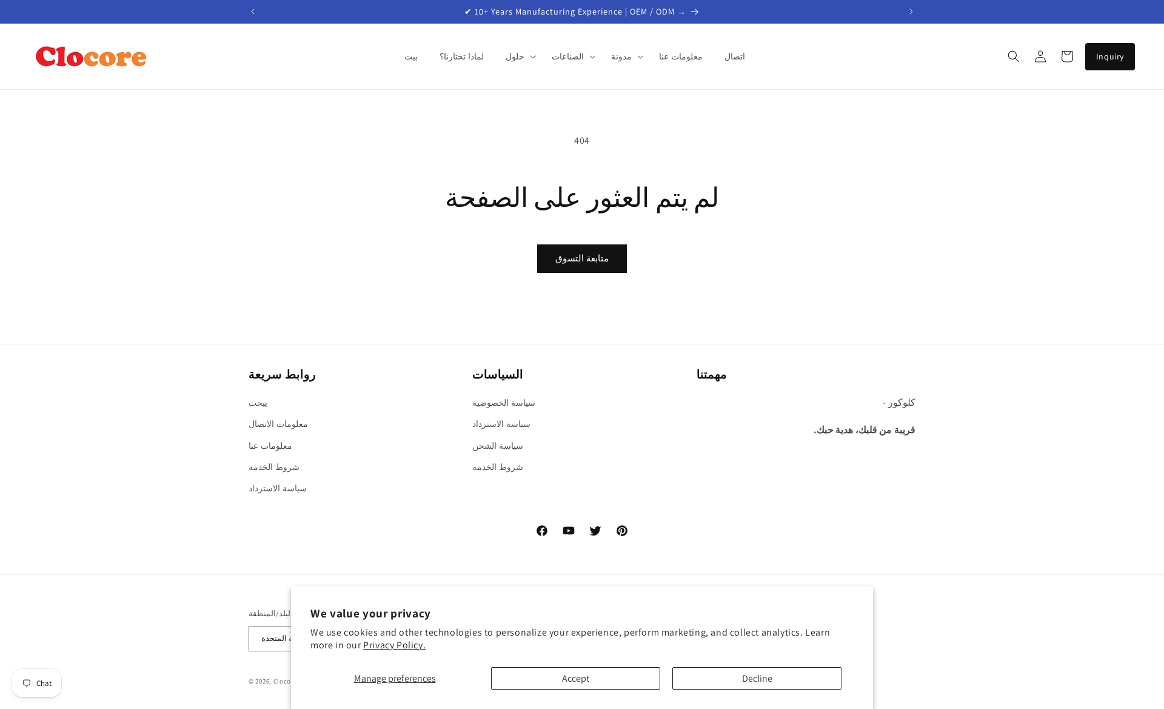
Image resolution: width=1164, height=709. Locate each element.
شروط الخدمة (274, 467)
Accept (575, 678)
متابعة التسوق (582, 258)
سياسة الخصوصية (503, 402)
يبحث (258, 402)
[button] (518, 56)
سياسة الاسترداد (278, 488)
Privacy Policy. (394, 645)
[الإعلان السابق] (252, 11)
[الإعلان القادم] (911, 11)
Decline (757, 678)
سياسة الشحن (497, 445)
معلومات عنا (270, 445)
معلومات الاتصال (278, 423)
